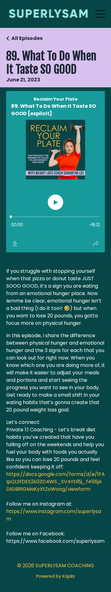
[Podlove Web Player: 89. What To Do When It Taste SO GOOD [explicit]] (55, 171)
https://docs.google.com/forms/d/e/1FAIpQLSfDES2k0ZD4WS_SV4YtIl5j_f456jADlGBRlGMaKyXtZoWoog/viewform (55, 482)
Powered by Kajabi (55, 576)
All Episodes (27, 38)
